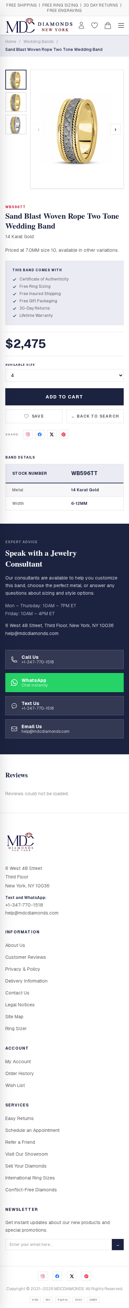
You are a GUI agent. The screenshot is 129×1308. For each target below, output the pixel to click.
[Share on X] (51, 434)
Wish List (15, 1085)
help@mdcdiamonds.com (32, 633)
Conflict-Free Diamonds (31, 1190)
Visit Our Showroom (26, 1154)
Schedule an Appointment (32, 1130)
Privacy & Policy (22, 969)
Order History (19, 1073)
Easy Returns (19, 1118)
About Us (15, 945)
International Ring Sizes (30, 1178)
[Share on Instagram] (27, 434)
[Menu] (121, 25)
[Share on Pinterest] (63, 434)
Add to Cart (64, 397)
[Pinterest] (86, 1276)
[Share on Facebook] (39, 434)
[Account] (81, 25)
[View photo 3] (15, 124)
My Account (18, 1062)
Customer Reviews (25, 957)
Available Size (20, 365)
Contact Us (17, 993)
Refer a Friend (20, 1142)
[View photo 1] (15, 80)
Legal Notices (20, 1005)
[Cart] (108, 25)
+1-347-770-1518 (24, 905)
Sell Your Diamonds (26, 1166)
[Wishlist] (95, 25)
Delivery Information (26, 981)
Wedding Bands (38, 41)
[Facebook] (57, 1276)
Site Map (14, 1017)
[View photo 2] (15, 102)
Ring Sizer (16, 1028)
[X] (71, 1276)
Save (38, 416)
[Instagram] (42, 1276)
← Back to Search (95, 416)
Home (10, 41)
